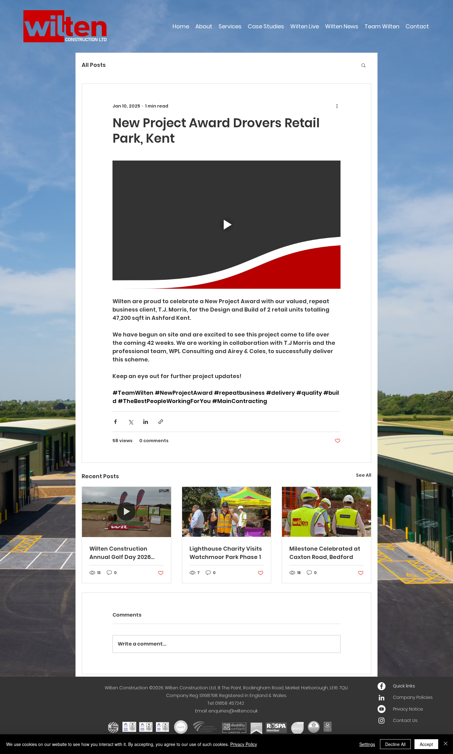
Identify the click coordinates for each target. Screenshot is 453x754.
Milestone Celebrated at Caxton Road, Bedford (324, 553)
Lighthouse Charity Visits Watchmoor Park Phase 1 (226, 553)
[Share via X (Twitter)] (130, 422)
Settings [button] (367, 744)
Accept (426, 744)
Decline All (395, 744)
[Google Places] (381, 686)
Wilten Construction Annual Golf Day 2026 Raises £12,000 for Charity (126, 553)
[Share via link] (161, 422)
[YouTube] (381, 709)
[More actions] (337, 106)
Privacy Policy (243, 744)
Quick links (404, 686)
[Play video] (226, 225)
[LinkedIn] (381, 698)
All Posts (94, 65)
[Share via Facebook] (115, 422)
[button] (363, 65)
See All (363, 475)
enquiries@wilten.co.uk (233, 711)
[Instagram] (381, 720)
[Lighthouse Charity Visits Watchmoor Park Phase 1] (226, 512)
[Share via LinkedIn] (146, 422)
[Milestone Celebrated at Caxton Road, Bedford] (326, 512)
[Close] (445, 744)
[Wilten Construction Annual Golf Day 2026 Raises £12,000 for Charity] (126, 512)
